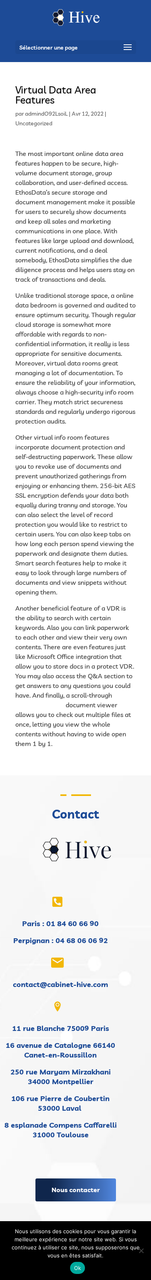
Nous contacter (76, 1190)
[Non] (141, 1251)
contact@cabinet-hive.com (60, 984)
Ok (77, 1268)
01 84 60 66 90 (72, 923)
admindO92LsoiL (46, 113)
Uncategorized (33, 123)
